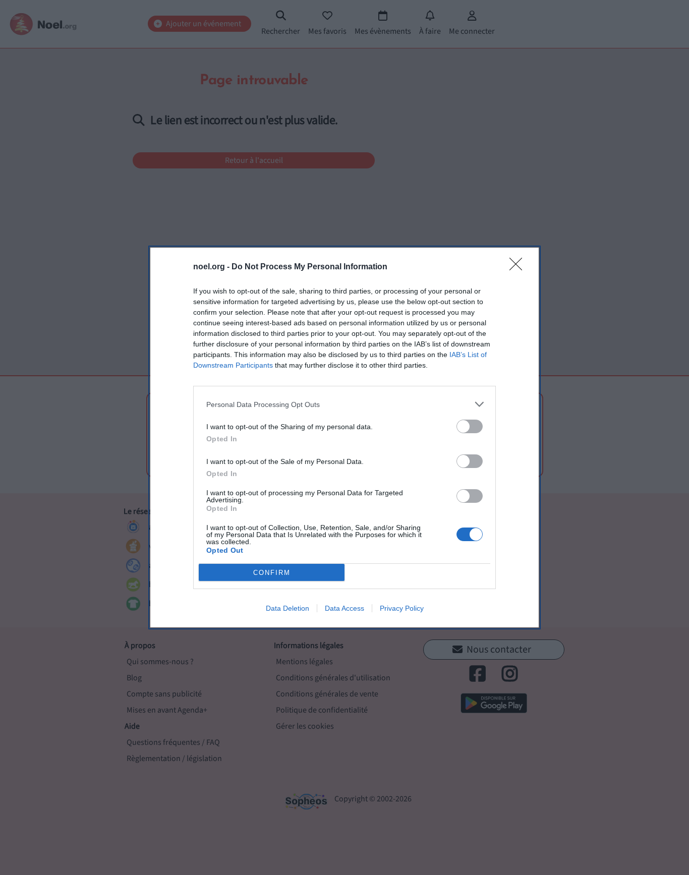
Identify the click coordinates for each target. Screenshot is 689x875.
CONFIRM (272, 572)
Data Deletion (287, 608)
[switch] (469, 426)
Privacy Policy (402, 608)
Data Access (344, 608)
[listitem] (344, 404)
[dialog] (344, 437)
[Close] (519, 267)
